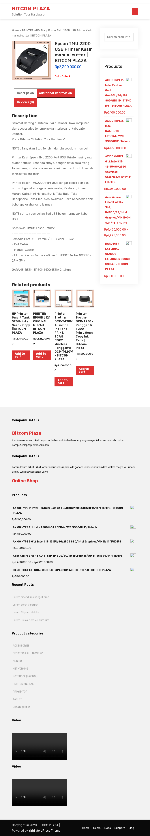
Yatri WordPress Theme (44, 830)
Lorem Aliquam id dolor (26, 612)
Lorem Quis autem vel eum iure (31, 620)
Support (120, 828)
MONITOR (18, 661)
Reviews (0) (25, 102)
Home (85, 828)
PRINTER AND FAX (23, 684)
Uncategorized (21, 707)
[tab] (25, 93)
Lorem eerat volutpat (25, 604)
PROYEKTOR (20, 691)
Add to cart (20, 355)
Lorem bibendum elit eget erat (31, 597)
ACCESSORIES (21, 645)
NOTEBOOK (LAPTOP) (25, 676)
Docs (107, 828)
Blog (131, 828)
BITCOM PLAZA (31, 9)
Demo (97, 828)
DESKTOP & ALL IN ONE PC (28, 653)
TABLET (17, 699)
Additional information (55, 93)
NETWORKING (20, 668)
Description (25, 93)
